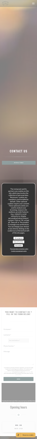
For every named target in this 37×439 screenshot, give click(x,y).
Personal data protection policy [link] (19, 249)
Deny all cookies (18, 242)
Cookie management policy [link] (19, 251)
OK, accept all (18, 238)
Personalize (18, 245)
